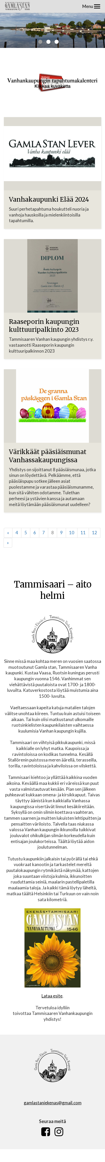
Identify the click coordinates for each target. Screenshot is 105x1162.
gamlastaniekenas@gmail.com (53, 1102)
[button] (97, 6)
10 (71, 532)
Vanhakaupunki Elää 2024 (49, 199)
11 (83, 532)
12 (94, 532)
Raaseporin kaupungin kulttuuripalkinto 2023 (44, 326)
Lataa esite (52, 996)
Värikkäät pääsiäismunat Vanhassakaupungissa (47, 456)
